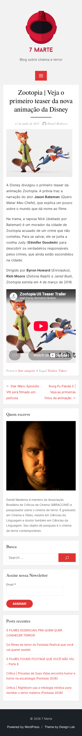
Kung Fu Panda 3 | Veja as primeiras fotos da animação (60, 392)
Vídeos (63, 371)
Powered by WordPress (23, 727)
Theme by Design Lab (60, 727)
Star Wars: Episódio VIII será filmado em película (22, 392)
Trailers (52, 371)
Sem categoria (26, 371)
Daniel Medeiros (57, 124)
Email (11, 584)
